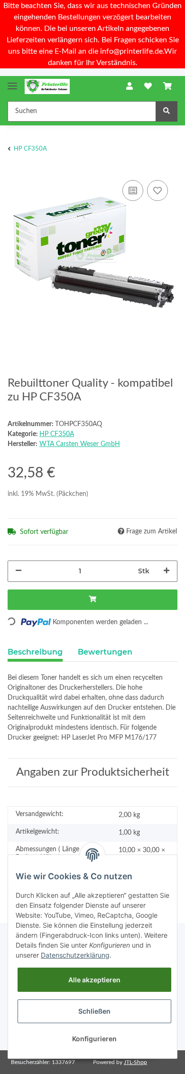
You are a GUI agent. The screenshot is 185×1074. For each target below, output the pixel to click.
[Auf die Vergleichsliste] (132, 190)
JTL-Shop (135, 1062)
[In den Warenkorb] (92, 599)
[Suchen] (166, 111)
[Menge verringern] (18, 571)
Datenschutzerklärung (75, 955)
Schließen (94, 1011)
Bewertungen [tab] (105, 651)
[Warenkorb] (167, 86)
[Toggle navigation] (12, 82)
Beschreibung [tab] (35, 651)
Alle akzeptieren (94, 980)
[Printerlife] (47, 86)
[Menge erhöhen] (166, 571)
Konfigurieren (94, 1039)
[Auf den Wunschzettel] (157, 190)
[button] (129, 86)
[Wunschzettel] (148, 86)
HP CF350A (56, 434)
